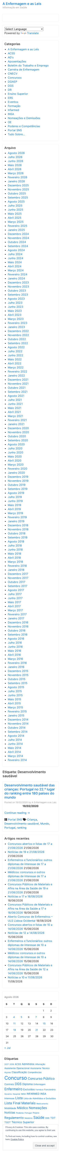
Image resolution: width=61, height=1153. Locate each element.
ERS (10, 97)
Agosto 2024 (16, 250)
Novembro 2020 (18, 432)
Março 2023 (16, 319)
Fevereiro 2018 (17, 565)
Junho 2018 (15, 549)
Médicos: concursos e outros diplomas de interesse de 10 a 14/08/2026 (27, 957)
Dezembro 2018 (18, 525)
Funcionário (50, 1089)
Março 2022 (16, 367)
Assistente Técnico (40, 1068)
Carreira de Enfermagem (23, 69)
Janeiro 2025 (16, 230)
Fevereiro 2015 (17, 711)
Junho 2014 (15, 743)
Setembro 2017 (17, 586)
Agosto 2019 (16, 493)
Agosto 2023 (16, 298)
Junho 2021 (15, 404)
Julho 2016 (15, 642)
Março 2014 (15, 756)
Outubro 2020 (17, 436)
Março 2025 (16, 221)
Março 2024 (16, 270)
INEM (23, 1094)
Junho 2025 (15, 209)
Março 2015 (15, 707)
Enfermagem (39, 1084)
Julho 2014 (15, 739)
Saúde (38, 1117)
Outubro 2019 (16, 484)
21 (36, 1029)
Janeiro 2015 (16, 715)
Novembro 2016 (18, 626)
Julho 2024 (15, 254)
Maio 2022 (15, 359)
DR (10, 89)
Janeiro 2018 (16, 569)
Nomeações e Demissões (24, 118)
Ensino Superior (18, 93)
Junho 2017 (15, 598)
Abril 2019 (14, 509)
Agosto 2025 (16, 201)
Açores (7, 1072)
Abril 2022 (14, 363)
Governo (8, 1094)
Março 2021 (15, 416)
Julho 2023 (15, 302)
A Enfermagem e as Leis (22, 4)
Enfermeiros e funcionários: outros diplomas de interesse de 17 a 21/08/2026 (30, 864)
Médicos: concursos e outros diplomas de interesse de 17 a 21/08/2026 (27, 876)
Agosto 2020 (16, 444)
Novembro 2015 (18, 675)
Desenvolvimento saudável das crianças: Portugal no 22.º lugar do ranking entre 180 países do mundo (29, 791)
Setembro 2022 (18, 343)
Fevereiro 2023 (17, 323)
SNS (47, 1118)
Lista (19, 1098)
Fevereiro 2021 (17, 420)
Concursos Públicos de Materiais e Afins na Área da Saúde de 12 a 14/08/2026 (30, 969)
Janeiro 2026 (16, 181)
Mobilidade (10, 1108)
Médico (22, 1108)
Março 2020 (16, 464)
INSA (11, 114)
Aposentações (17, 61)
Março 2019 (15, 513)
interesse (9, 1098)
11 (14, 1023)
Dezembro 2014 (18, 719)
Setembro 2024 (18, 246)
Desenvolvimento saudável (21, 823)
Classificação (19, 1072)
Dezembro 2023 (18, 282)
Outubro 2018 (16, 533)
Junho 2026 (15, 161)
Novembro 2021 (18, 383)
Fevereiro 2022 (17, 371)
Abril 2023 (14, 314)
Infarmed (13, 110)
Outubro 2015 (16, 679)
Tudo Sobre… (16, 134)
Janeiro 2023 (16, 327)
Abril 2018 (14, 557)
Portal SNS (15, 130)
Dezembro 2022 (18, 331)
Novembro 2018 (18, 529)
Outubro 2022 (17, 339)
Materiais (28, 1103)
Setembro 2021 (17, 391)
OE (10, 122)
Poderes (20, 1113)
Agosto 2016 (16, 638)
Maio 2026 (15, 165)
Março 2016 (15, 658)
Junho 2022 (15, 355)
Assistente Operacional (16, 1068)
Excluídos (29, 1089)
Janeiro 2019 (16, 521)
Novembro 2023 (18, 286)
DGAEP (12, 81)
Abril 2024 (14, 266)
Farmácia (39, 1090)
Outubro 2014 (16, 727)
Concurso (15, 1078)
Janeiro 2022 (16, 375)
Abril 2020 (14, 460)
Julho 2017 (15, 594)
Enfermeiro (13, 1089)
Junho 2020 (15, 452)
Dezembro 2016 (18, 622)
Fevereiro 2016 (17, 663)
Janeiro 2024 (16, 278)
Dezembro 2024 (18, 234)
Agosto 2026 (16, 153)
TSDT (7, 1122)
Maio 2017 (14, 602)
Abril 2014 (14, 752)
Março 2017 (15, 610)
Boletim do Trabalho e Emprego (28, 65)
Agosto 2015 (16, 687)
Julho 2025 (15, 205)
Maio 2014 (14, 748)
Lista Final (12, 1103)
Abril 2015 (14, 703)
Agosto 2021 (16, 395)
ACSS (11, 53)
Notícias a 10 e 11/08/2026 (25, 977)
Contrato (9, 1084)
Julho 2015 (15, 691)
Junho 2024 (15, 258)
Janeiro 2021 (16, 424)
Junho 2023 (15, 306)
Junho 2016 (15, 646)
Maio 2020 (15, 456)
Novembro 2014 (18, 723)
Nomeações (38, 1108)
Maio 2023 (15, 310)
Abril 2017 (14, 606)
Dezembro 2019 (18, 476)
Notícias (9, 1112)
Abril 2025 (14, 217)
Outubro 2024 (17, 242)
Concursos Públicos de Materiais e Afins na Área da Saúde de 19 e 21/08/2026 (30, 888)
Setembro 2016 (17, 634)
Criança (32, 819)
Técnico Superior (23, 1122)
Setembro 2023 (18, 294)
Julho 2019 (15, 497)
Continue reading (17, 812)
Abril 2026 (14, 169)
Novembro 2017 (18, 578)
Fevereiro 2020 (17, 468)
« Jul (7, 1047)
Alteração (40, 1064)
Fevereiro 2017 (17, 614)
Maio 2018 (14, 553)
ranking (21, 827)
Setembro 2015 (17, 683)
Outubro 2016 (16, 630)
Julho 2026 (15, 157)
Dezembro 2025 (18, 185)
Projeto (36, 1113)
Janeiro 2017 (16, 618)
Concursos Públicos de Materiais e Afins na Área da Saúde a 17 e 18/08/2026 (30, 908)
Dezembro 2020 (18, 428)
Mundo (44, 823)
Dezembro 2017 (18, 573)
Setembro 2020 (18, 440)
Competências (35, 1072)
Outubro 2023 (17, 290)
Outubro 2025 (17, 193)
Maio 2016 (14, 650)
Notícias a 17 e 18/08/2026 (25, 896)
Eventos (13, 102)
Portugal (9, 827)
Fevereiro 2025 (17, 225)
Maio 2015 (14, 699)
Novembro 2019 (18, 480)
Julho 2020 (15, 448)
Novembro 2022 (18, 335)
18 (14, 1029)
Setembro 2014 (17, 731)
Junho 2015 (15, 695)
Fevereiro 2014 (17, 760)
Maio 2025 (15, 213)
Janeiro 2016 (16, 667)
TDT (53, 1117)
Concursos (15, 77)
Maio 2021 (14, 408)
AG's (11, 57)
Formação (14, 106)
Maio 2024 (15, 262)
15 (44, 1023)
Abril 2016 (14, 654)
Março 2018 (15, 561)
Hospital (16, 1094)
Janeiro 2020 (16, 472)
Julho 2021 (15, 399)
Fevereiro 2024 (17, 274)
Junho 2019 (15, 501)
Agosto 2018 (16, 541)
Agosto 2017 (16, 590)
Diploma (27, 1084)
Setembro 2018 (17, 537)
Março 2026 (16, 173)
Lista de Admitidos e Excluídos (40, 1098)
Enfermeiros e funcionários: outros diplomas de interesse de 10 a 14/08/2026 (30, 945)
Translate (33, 33)
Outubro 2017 (16, 582)
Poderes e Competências (24, 126)
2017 (6, 1064)
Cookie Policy (17, 1139)
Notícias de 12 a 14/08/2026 (26, 932)
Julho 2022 (15, 351)
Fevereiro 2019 (17, 517)
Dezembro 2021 (18, 379)
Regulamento (14, 1117)
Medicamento (42, 1104)
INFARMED (33, 1093)
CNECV (12, 73)
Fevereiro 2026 (17, 177)
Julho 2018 (15, 545)
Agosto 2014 (16, 735)
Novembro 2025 (18, 189)
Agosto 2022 (16, 347)
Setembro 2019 (17, 489)
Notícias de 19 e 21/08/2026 (26, 852)
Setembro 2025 (18, 197)
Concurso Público (41, 1078)
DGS (11, 85)
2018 (11, 1064)
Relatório (29, 1118)
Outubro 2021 (16, 387)
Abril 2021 (14, 412)
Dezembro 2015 (18, 671)
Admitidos (28, 1064)
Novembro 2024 (18, 238)
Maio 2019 (14, 505)
